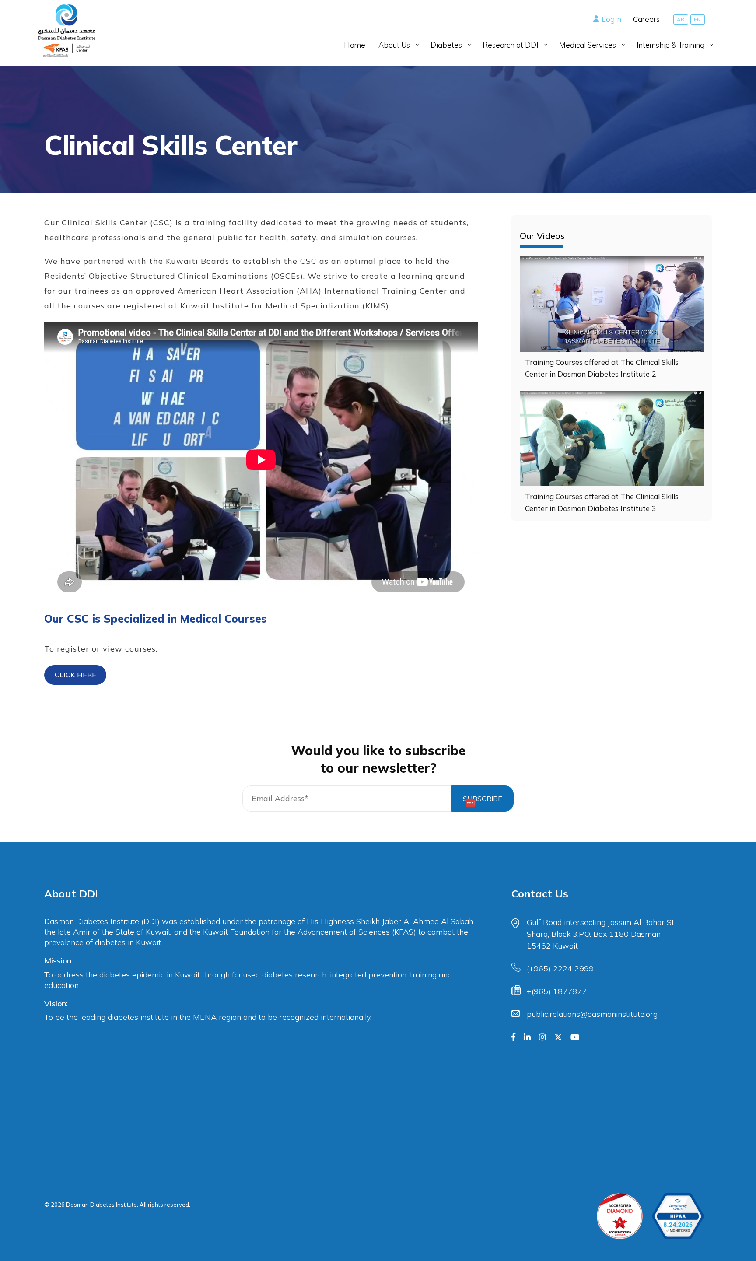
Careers (646, 19)
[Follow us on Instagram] (542, 1037)
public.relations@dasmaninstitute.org (592, 1014)
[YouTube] (574, 1037)
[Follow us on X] (558, 1037)
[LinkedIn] (527, 1037)
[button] (75, 675)
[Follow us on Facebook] (513, 1037)
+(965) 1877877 (557, 991)
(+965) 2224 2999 (560, 968)
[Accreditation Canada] (620, 1216)
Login (612, 19)
